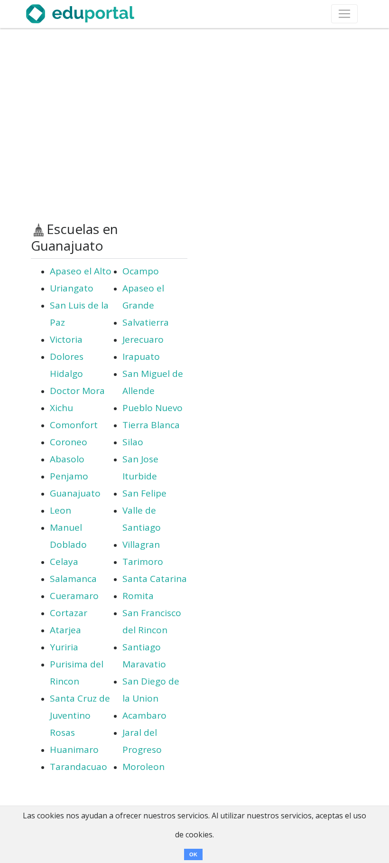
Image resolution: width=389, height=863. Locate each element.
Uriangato (71, 288)
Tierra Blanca (151, 425)
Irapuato (141, 356)
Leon (60, 510)
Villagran (141, 544)
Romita (138, 596)
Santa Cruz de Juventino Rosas (80, 715)
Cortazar (68, 613)
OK (193, 854)
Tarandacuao (78, 766)
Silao (132, 442)
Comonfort (74, 425)
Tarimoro (142, 561)
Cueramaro (74, 596)
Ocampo (140, 271)
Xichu (61, 408)
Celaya (64, 561)
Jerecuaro (143, 339)
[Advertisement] (194, 124)
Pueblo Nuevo (152, 408)
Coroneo (68, 442)
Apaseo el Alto (80, 271)
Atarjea (65, 630)
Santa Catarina (154, 578)
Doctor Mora (77, 391)
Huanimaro (74, 749)
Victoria (66, 339)
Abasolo (67, 459)
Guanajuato (75, 493)
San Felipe (144, 493)
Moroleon (143, 766)
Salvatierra (145, 322)
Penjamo (69, 476)
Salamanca (73, 578)
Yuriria (64, 647)
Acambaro (144, 715)
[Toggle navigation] (344, 13)
